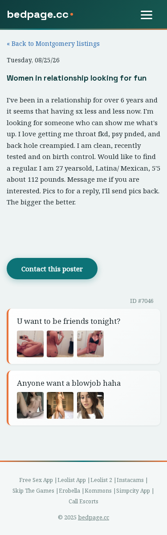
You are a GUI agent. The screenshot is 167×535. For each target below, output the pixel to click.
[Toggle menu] (150, 15)
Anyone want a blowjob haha (69, 383)
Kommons (98, 490)
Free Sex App (36, 480)
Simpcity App (133, 490)
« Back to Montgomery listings (53, 43)
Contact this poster (52, 268)
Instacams (130, 480)
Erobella (69, 490)
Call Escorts (83, 501)
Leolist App (71, 480)
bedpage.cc (93, 517)
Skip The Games (33, 490)
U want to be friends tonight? (68, 321)
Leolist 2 (101, 480)
